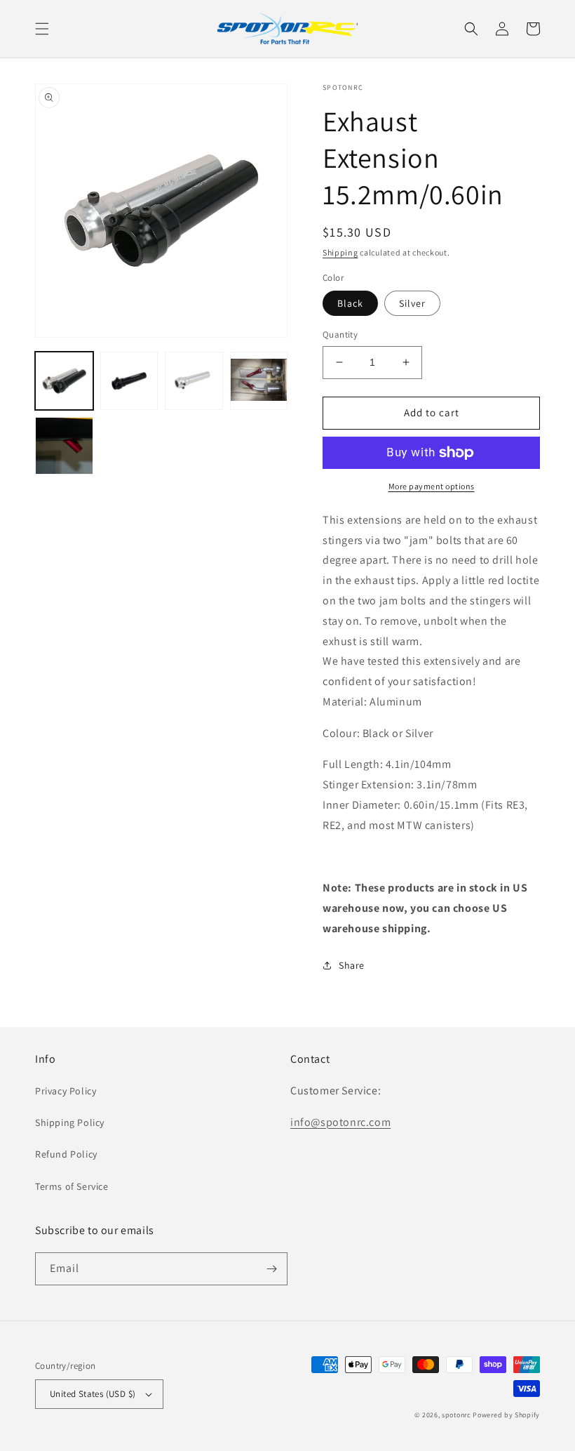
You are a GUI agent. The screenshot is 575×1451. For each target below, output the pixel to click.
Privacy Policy (65, 1091)
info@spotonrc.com (340, 1122)
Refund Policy (66, 1154)
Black (350, 303)
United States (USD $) (92, 1394)
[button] (42, 28)
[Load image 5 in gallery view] (64, 446)
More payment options (431, 486)
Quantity (340, 334)
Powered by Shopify (506, 1414)
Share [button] (352, 965)
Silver (412, 303)
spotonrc (456, 1414)
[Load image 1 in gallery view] (64, 381)
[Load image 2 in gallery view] (129, 381)
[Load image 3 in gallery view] (194, 381)
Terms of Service (72, 1186)
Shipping (340, 252)
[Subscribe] (271, 1268)
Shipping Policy (69, 1122)
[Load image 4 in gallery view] (259, 381)
